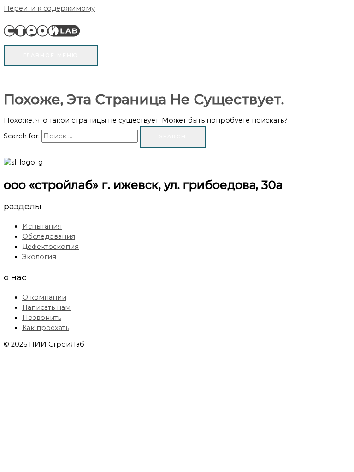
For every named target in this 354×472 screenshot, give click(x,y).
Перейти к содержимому (49, 8)
